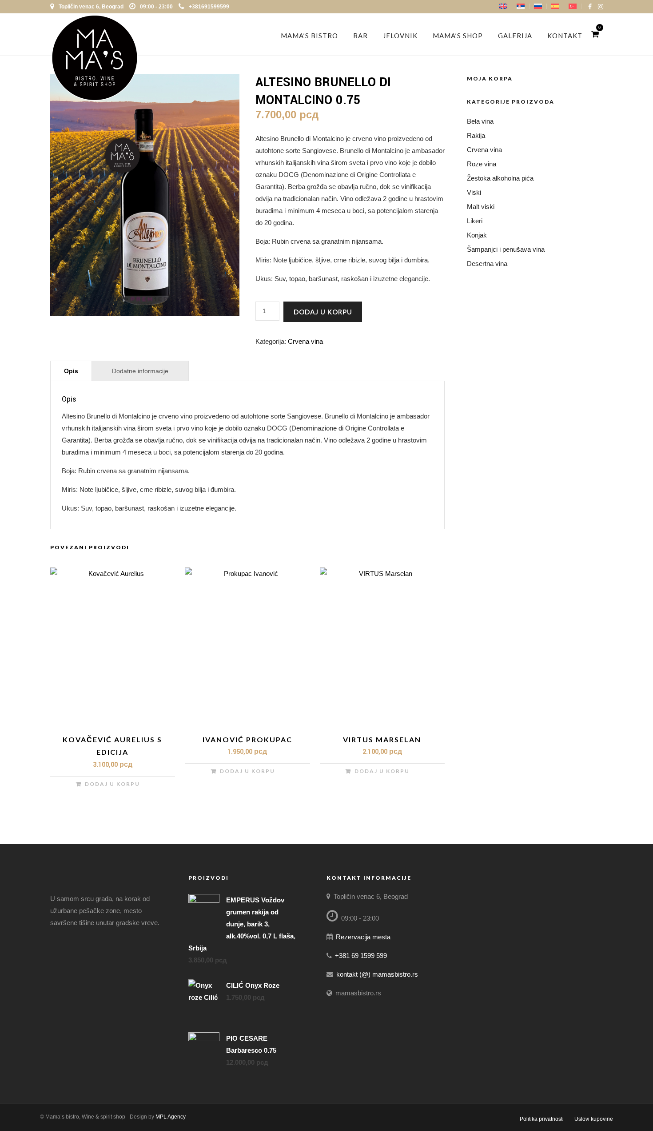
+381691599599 (209, 7)
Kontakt (564, 36)
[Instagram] (600, 6)
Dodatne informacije (140, 370)
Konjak (477, 235)
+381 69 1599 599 (361, 955)
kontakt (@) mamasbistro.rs (377, 974)
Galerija (515, 36)
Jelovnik (400, 36)
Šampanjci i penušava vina (506, 249)
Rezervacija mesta (363, 937)
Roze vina (481, 164)
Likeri (474, 221)
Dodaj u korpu (323, 312)
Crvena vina (305, 341)
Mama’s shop (458, 36)
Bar (360, 36)
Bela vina (480, 121)
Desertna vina (487, 263)
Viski (474, 192)
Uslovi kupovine (593, 1119)
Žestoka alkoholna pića (500, 178)
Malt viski (480, 206)
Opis (71, 370)
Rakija (476, 135)
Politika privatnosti (542, 1119)
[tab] (71, 371)
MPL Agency (170, 1117)
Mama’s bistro (309, 36)
